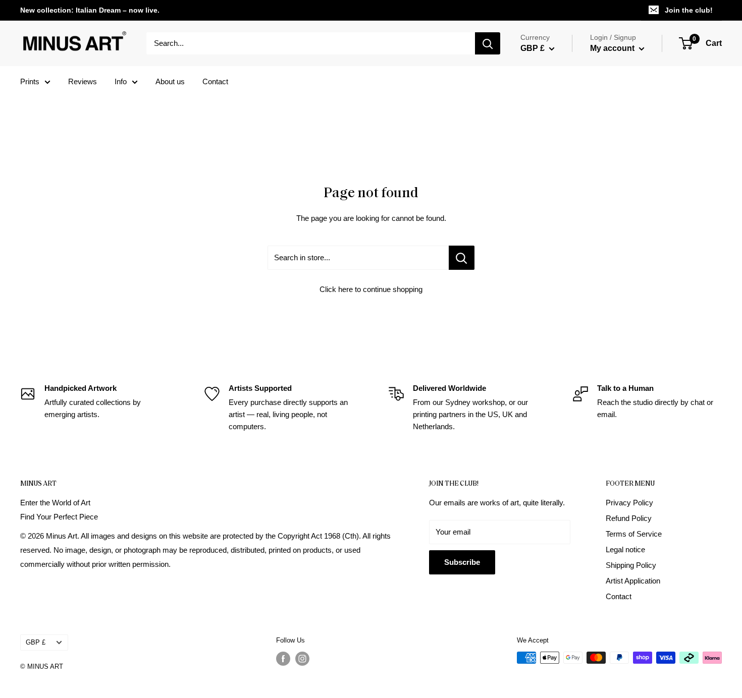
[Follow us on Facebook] (283, 659)
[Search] (487, 43)
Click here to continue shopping (371, 289)
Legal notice (625, 549)
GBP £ (35, 642)
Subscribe (462, 562)
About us (170, 81)
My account (613, 48)
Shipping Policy (631, 565)
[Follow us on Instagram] (302, 659)
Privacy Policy (629, 502)
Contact (215, 81)
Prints (29, 81)
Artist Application (633, 580)
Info (121, 81)
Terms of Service (634, 534)
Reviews (82, 81)
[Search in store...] (461, 258)
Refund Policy (629, 518)
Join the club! (689, 10)
